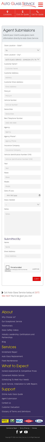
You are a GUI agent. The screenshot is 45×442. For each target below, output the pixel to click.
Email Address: (9, 251)
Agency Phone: (10, 136)
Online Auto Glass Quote (12, 394)
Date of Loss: (9, 191)
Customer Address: (11, 73)
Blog (4, 341)
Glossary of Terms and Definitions (16, 411)
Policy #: (7, 91)
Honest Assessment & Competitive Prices (19, 371)
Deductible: (8, 109)
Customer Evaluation (10, 407)
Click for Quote (22, 14)
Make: (6, 173)
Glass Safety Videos (10, 330)
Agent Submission (9, 398)
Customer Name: (11, 64)
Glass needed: (9, 200)
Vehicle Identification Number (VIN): (18, 154)
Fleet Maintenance (10, 360)
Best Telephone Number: (13, 118)
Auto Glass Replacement (12, 356)
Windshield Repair (9, 352)
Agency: (7, 127)
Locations (7, 14)
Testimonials (7, 325)
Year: (6, 164)
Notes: (6, 209)
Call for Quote (37, 14)
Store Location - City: (12, 55)
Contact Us (6, 403)
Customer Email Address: (13, 82)
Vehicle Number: (10, 100)
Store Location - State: (13, 45)
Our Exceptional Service (12, 321)
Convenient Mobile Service (13, 375)
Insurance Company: (12, 145)
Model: (6, 182)
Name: (6, 242)
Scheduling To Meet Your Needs (15, 379)
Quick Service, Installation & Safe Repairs (19, 384)
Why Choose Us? (9, 317)
